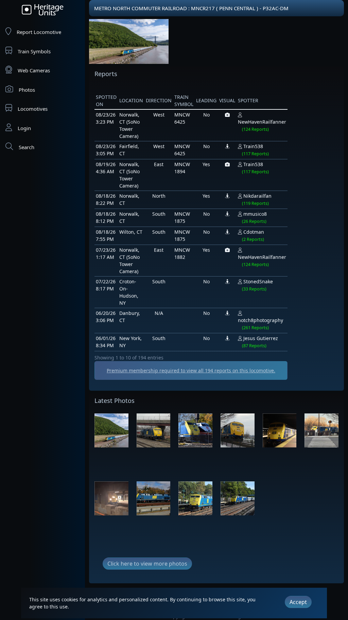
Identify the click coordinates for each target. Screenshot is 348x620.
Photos (27, 89)
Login (24, 128)
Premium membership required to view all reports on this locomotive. (191, 370)
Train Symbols (34, 51)
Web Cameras (34, 70)
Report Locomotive (39, 32)
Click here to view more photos (147, 563)
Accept (298, 602)
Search (26, 147)
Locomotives (33, 108)
